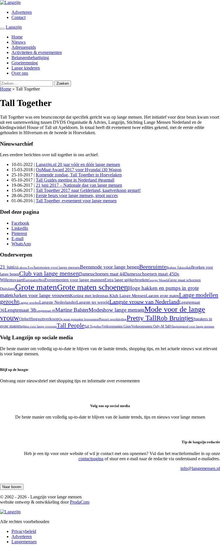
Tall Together (93, 326)
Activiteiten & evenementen (36, 52)
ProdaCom (79, 502)
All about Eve (24, 267)
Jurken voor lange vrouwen (41, 295)
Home (17, 36)
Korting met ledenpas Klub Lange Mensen (108, 295)
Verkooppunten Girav (116, 326)
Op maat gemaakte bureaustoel (79, 319)
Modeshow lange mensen (116, 310)
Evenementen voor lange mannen (74, 279)
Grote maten (36, 287)
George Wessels (158, 280)
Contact (18, 17)
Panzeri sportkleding (113, 319)
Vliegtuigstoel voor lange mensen (192, 326)
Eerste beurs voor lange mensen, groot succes (77, 195)
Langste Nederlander (57, 302)
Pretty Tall (141, 318)
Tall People (70, 325)
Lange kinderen (25, 68)
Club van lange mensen (49, 273)
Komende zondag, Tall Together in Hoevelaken (79, 174)
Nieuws (18, 42)
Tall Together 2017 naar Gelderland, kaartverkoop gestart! (88, 190)
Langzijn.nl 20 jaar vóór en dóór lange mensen (78, 164)
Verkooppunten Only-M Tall (150, 326)
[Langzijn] (10, 511)
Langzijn (14, 27)
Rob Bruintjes (174, 318)
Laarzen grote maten (162, 296)
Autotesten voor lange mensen (56, 267)
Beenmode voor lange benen (109, 267)
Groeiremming (24, 62)
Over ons (19, 73)
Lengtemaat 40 (45, 310)
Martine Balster (72, 310)
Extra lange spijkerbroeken (126, 280)
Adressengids (23, 47)
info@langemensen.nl (200, 468)
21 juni (7, 267)
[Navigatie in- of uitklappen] (2, 29)
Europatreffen (33, 280)
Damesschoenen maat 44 (101, 274)
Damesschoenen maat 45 (149, 274)
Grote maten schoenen (92, 287)
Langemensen (24, 541)
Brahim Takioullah (178, 267)
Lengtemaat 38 (20, 310)
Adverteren (21, 12)
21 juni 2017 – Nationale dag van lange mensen (79, 185)
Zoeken (62, 83)
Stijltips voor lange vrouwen (38, 326)
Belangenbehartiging (30, 57)
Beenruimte (152, 266)
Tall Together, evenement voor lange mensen (76, 200)
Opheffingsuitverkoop (39, 318)
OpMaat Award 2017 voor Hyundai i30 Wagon (78, 169)
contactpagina (90, 458)
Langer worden (29, 302)
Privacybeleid (23, 531)
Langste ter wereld (92, 302)
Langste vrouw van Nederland (144, 301)
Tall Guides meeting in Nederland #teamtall (75, 180)
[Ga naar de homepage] (10, 2)
